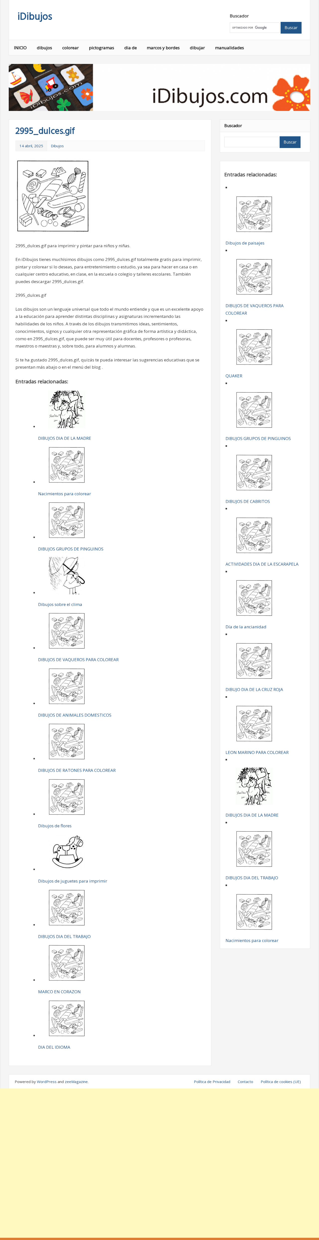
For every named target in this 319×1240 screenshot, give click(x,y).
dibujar (197, 47)
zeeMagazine (76, 1081)
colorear (70, 47)
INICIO (20, 47)
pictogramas (101, 47)
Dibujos (57, 145)
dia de (130, 47)
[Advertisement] (159, 1163)
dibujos (44, 47)
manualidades (229, 47)
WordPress (47, 1081)
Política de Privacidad (212, 1081)
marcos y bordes (163, 47)
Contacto (245, 1081)
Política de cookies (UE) (281, 1081)
